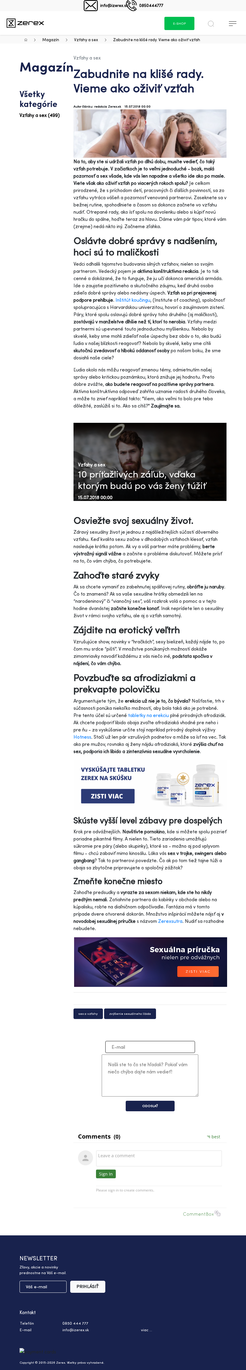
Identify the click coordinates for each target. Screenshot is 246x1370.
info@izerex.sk (114, 5)
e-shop (179, 23)
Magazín (50, 39)
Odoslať (150, 1106)
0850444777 (151, 5)
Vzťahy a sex (86, 39)
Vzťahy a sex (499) (40, 115)
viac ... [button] (146, 1329)
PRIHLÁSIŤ (87, 1286)
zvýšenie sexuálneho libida (130, 1013)
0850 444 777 (75, 1323)
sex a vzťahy (88, 1013)
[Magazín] (25, 23)
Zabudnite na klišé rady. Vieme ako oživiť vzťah (156, 39)
